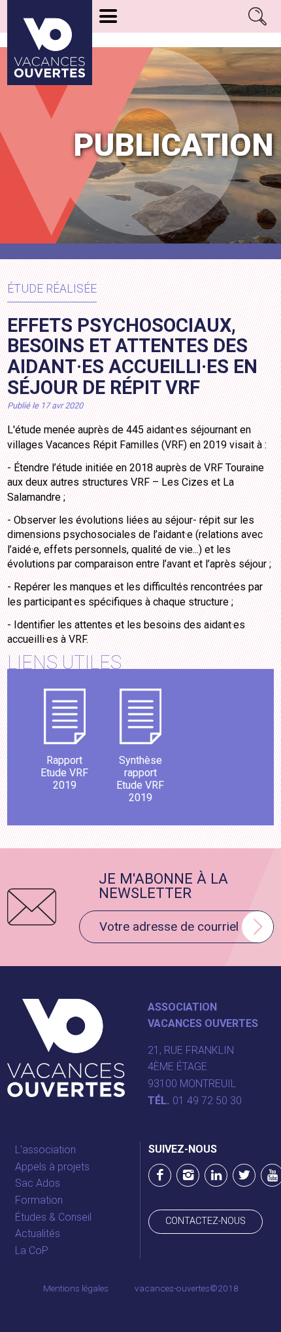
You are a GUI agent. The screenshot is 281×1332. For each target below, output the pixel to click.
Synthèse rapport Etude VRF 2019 (140, 779)
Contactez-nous (205, 1221)
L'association (45, 1149)
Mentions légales (75, 1288)
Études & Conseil (53, 1217)
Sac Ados (37, 1183)
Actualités (37, 1233)
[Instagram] (187, 1175)
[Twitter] (244, 1175)
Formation (39, 1200)
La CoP (31, 1250)
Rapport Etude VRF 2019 (64, 772)
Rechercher (257, 16)
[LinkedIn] (216, 1175)
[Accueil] (49, 42)
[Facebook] (159, 1175)
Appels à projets (52, 1167)
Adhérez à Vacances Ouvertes (180, 40)
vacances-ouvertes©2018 (187, 1288)
